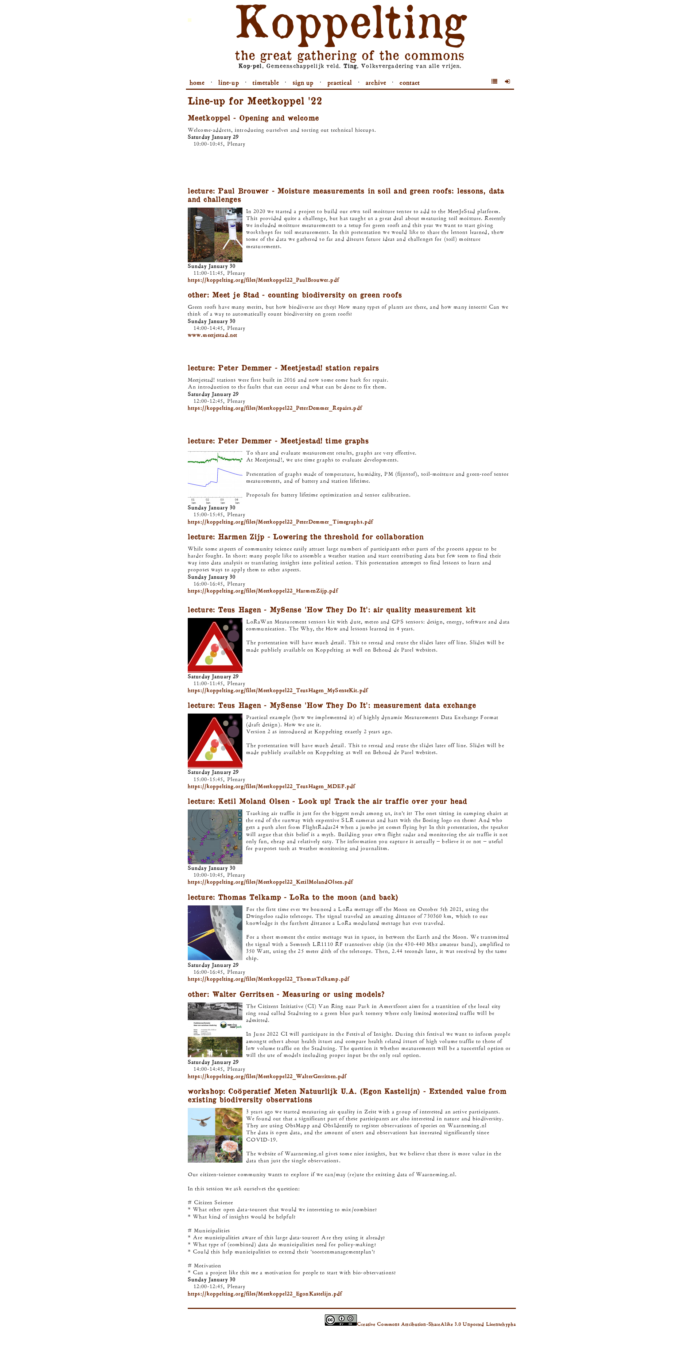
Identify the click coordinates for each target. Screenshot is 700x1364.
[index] (494, 81)
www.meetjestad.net (212, 335)
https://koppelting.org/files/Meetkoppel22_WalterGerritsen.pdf (267, 1076)
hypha (509, 1324)
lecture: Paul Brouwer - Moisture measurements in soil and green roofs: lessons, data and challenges (346, 194)
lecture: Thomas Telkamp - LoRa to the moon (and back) (293, 896)
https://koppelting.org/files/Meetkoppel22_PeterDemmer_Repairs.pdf (275, 408)
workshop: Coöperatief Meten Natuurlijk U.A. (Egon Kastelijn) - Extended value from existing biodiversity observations (347, 1095)
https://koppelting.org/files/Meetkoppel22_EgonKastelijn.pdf (265, 1293)
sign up (303, 82)
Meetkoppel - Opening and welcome (253, 117)
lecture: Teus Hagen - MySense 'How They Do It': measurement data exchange (332, 704)
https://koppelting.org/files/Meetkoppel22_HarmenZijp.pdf (263, 590)
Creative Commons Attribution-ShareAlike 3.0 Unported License (429, 1324)
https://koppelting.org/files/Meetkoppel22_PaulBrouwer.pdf (263, 280)
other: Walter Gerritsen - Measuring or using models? (286, 993)
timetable (266, 82)
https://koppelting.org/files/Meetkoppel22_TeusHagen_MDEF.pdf (271, 786)
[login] (507, 81)
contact (410, 82)
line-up (228, 82)
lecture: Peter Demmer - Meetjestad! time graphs (278, 440)
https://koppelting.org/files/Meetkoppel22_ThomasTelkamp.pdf (268, 978)
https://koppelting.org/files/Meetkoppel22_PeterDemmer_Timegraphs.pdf (280, 521)
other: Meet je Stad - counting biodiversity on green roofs (295, 294)
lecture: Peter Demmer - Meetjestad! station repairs (283, 367)
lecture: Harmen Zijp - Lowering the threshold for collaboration (306, 536)
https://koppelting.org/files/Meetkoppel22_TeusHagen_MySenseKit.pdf (278, 690)
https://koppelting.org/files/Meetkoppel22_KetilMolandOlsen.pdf (270, 881)
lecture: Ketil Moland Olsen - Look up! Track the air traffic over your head (327, 800)
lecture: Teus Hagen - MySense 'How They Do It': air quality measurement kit (332, 609)
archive (376, 82)
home (197, 82)
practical (339, 82)
